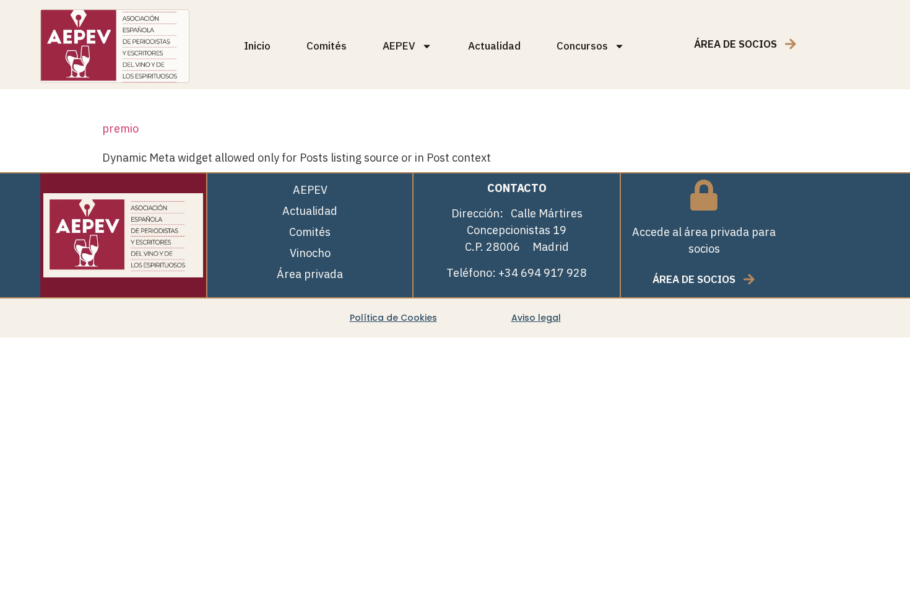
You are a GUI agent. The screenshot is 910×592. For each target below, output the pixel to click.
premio (120, 128)
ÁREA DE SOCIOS (735, 44)
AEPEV (399, 46)
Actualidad (494, 46)
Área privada (310, 274)
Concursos (582, 46)
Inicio (257, 46)
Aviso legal (536, 317)
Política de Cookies (393, 317)
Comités (326, 46)
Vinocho (310, 253)
